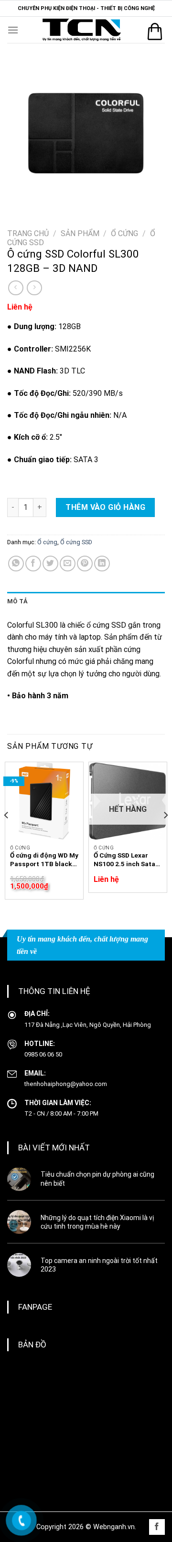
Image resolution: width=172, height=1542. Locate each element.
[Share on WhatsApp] (16, 563)
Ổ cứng (124, 233)
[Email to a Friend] (67, 563)
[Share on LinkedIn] (102, 563)
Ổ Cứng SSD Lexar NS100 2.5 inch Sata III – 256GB (124, 859)
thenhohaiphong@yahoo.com (65, 1083)
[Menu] (13, 29)
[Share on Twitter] (50, 563)
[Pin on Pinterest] (85, 563)
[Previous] (6, 834)
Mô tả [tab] (17, 601)
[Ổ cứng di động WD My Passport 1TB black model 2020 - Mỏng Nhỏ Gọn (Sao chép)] (44, 801)
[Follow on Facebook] (157, 1527)
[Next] (165, 834)
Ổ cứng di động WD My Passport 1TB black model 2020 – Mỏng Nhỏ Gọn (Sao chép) (44, 859)
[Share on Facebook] (33, 563)
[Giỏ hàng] (155, 31)
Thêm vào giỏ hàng (105, 507)
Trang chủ (28, 233)
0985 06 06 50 (43, 1054)
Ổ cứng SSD (76, 542)
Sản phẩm (80, 233)
